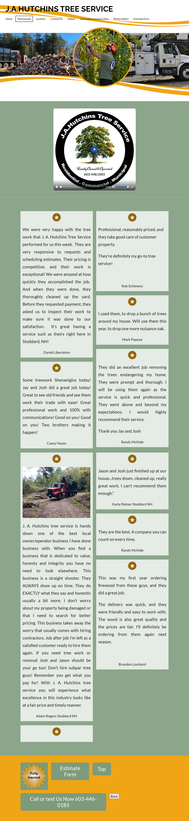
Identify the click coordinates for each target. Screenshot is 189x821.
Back (114, 796)
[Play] (57, 187)
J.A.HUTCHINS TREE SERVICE (59, 8)
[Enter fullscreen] (132, 187)
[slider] (82, 187)
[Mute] (113, 187)
